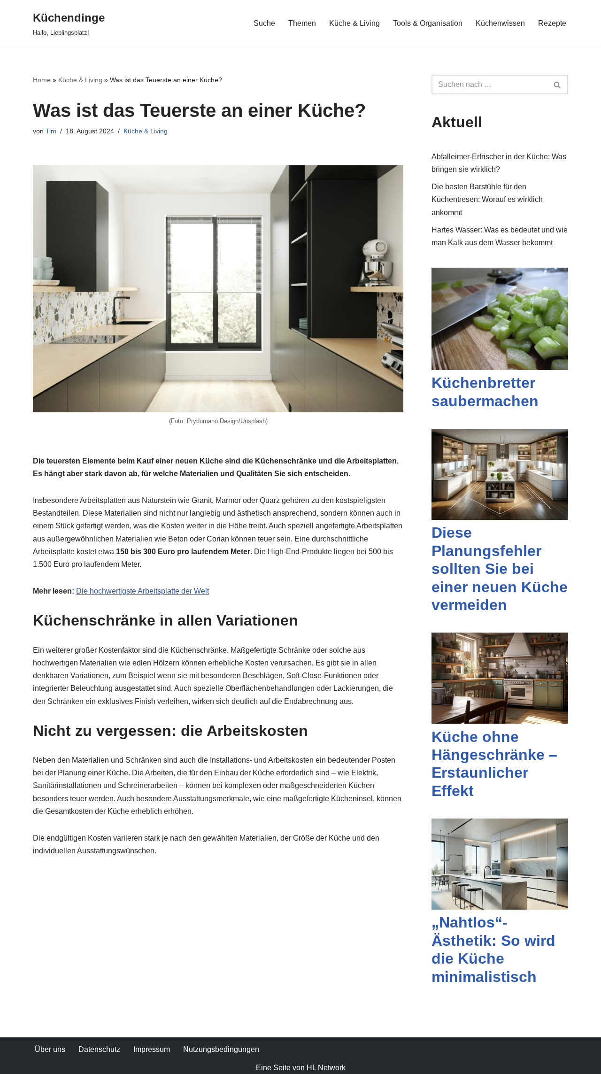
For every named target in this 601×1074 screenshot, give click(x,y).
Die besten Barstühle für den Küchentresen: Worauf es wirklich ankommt (487, 199)
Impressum (151, 1049)
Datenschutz (99, 1049)
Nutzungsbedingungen (221, 1049)
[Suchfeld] (557, 84)
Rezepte (552, 23)
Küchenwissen (500, 23)
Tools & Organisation (427, 23)
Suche (264, 23)
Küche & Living (354, 23)
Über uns (50, 1049)
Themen (302, 23)
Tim (51, 131)
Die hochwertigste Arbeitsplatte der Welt (142, 591)
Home (42, 80)
